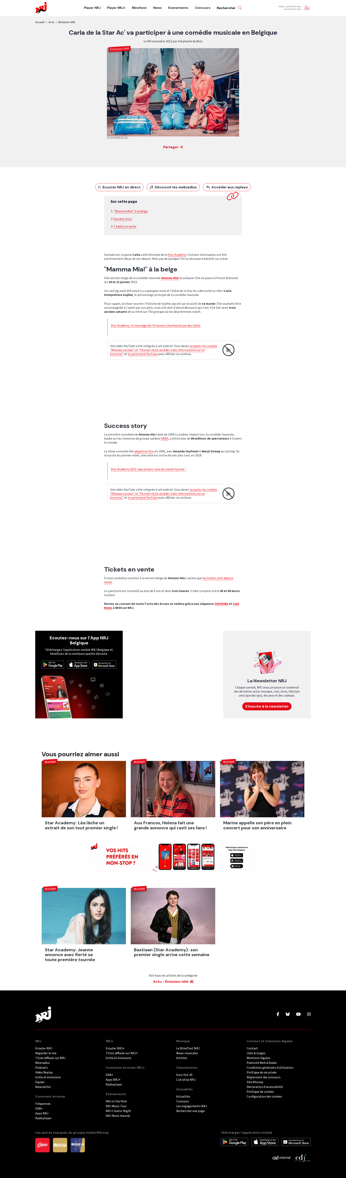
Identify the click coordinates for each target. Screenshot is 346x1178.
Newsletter (43, 1087)
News (157, 8)
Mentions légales (258, 1058)
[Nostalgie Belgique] (60, 1145)
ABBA (164, 438)
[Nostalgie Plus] (77, 1145)
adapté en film (144, 451)
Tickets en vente (125, 226)
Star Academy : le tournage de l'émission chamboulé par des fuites (155, 325)
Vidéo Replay (44, 1072)
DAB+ (39, 1109)
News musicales (187, 1053)
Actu (51, 22)
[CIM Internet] (282, 1158)
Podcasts (41, 1068)
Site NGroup (255, 1082)
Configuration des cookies (264, 1097)
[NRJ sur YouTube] (298, 1014)
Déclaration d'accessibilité (265, 1087)
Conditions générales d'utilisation (270, 1068)
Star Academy (177, 255)
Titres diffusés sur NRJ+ (122, 1053)
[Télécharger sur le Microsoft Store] (105, 664)
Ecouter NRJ (43, 1048)
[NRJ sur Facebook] (278, 1014)
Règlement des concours (264, 1077)
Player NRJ (92, 8)
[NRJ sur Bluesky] (288, 1014)
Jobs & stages (256, 1053)
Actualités (183, 1097)
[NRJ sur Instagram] (309, 1014)
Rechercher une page (190, 1111)
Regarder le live (45, 1053)
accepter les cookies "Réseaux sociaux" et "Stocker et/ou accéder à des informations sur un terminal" (163, 350)
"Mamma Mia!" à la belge (131, 211)
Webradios (42, 1063)
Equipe (39, 1082)
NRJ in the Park (116, 1101)
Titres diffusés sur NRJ (50, 1058)
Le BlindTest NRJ (188, 1048)
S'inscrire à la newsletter (267, 706)
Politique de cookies (260, 1092)
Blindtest (139, 8)
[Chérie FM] (42, 1145)
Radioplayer (43, 1118)
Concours (202, 8)
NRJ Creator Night (118, 1111)
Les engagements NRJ (191, 1106)
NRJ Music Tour (116, 1106)
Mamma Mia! (170, 278)
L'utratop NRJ (185, 1080)
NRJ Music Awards (118, 1116)
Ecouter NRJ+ (115, 1048)
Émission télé (66, 22)
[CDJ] (302, 1158)
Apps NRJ (41, 1113)
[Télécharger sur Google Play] (53, 664)
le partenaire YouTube (143, 354)
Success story (123, 219)
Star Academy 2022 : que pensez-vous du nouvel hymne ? (148, 469)
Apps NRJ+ (113, 1080)
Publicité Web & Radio (262, 1063)
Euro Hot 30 (184, 1075)
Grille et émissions (48, 1077)
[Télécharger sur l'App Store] (78, 664)
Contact (252, 1048)
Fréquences (43, 1104)
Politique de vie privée (262, 1072)
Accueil (39, 22)
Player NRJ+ (116, 8)
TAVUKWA (221, 604)
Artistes (181, 1058)
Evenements (178, 8)
